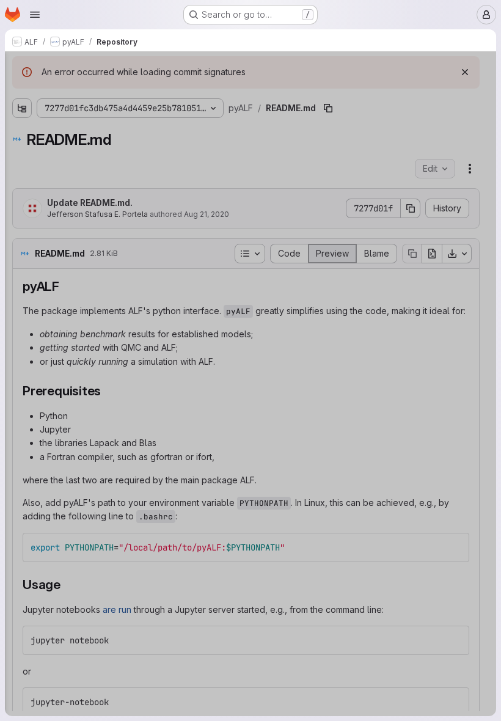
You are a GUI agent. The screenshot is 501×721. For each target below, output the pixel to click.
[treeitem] (101, 114)
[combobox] (100, 92)
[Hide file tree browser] (22, 68)
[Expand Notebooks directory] (22, 114)
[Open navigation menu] (35, 14)
